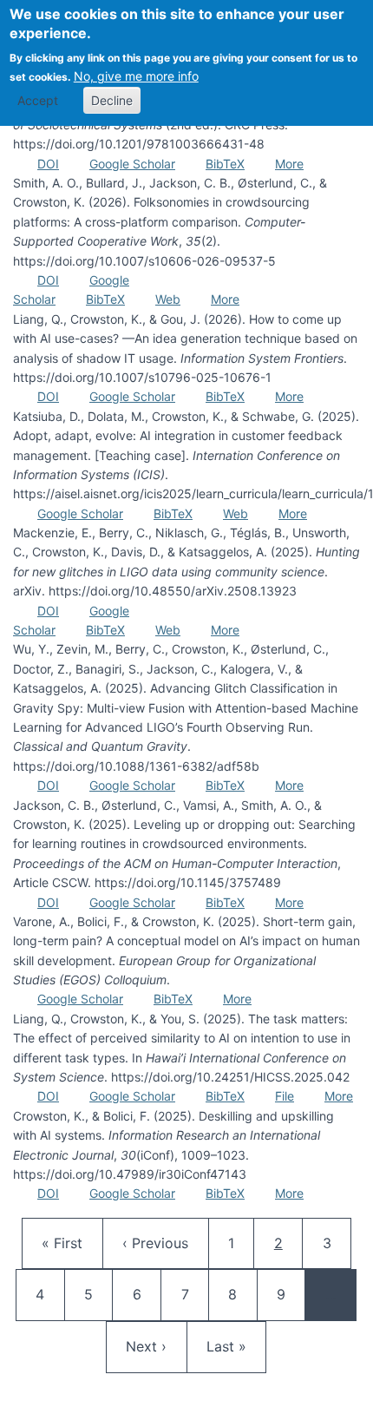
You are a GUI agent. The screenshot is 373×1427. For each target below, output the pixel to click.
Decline (112, 100)
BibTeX (225, 163)
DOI (48, 163)
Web (167, 299)
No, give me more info (136, 76)
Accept (37, 100)
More (289, 163)
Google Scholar (132, 163)
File (284, 1095)
